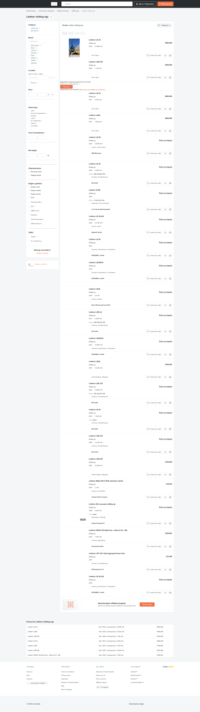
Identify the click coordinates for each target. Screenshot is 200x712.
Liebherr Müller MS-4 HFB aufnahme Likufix (106, 481)
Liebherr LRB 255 (96, 62)
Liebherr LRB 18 (95, 312)
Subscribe (66, 87)
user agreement (99, 89)
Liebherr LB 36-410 (96, 216)
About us (29, 672)
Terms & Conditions (67, 672)
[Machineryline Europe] (37, 4)
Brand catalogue (66, 689)
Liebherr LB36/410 (96, 262)
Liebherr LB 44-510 (96, 576)
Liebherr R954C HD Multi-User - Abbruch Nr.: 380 (108, 530)
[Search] (63, 4)
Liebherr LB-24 (95, 40)
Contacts (29, 679)
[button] (165, 55)
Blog (62, 686)
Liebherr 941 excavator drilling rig (102, 504)
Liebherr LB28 (94, 115)
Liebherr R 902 (94, 190)
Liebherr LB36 (94, 289)
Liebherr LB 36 (95, 239)
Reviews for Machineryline (70, 682)
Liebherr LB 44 (95, 164)
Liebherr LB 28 (95, 137)
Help (28, 675)
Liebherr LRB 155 (96, 383)
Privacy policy (65, 675)
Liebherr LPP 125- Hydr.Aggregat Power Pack (107, 553)
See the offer (147, 604)
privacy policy (86, 89)
